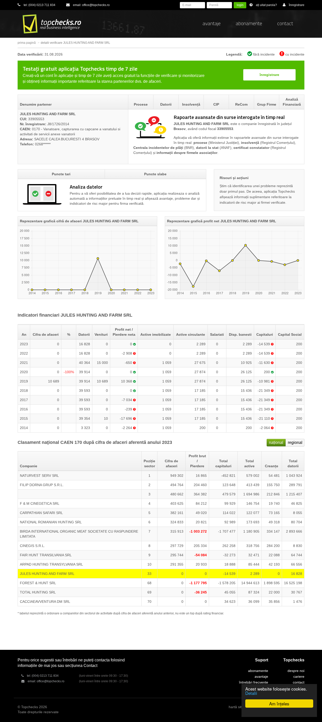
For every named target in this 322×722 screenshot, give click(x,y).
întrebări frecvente (253, 682)
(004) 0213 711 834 (41, 5)
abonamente (249, 23)
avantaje (212, 23)
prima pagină (27, 43)
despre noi (296, 671)
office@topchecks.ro (96, 5)
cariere (298, 676)
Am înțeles (279, 703)
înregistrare (269, 75)
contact (285, 23)
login (240, 5)
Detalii (251, 693)
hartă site (236, 707)
